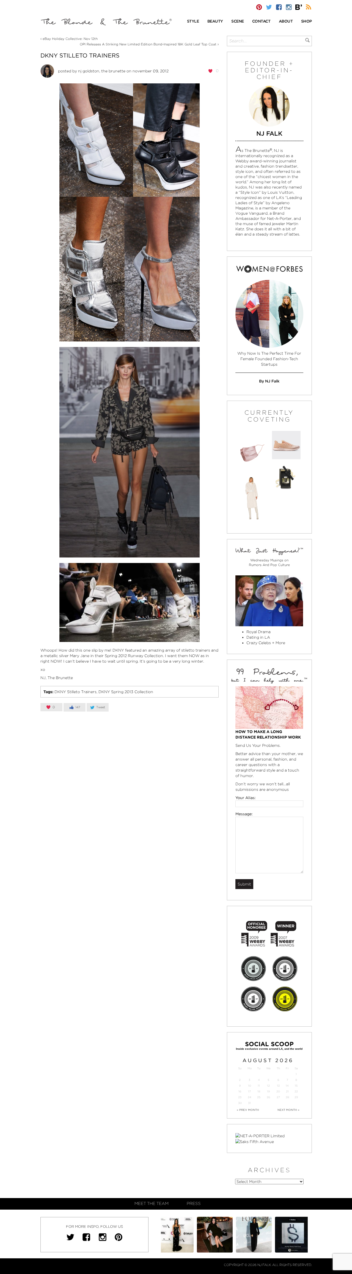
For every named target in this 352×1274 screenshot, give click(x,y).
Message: (244, 814)
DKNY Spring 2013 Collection (125, 692)
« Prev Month (248, 1109)
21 (287, 1091)
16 (239, 1091)
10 (249, 1086)
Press (194, 1203)
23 (239, 1097)
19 (268, 1091)
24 (249, 1097)
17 (249, 1091)
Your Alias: (245, 797)
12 (268, 1086)
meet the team (151, 1203)
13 (278, 1086)
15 (296, 1086)
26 (268, 1097)
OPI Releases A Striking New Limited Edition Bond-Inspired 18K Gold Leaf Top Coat (148, 44)
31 (249, 1103)
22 (296, 1091)
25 (258, 1097)
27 (278, 1097)
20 (278, 1091)
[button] (193, 22)
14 (287, 1086)
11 (259, 1086)
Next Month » (288, 1109)
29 (296, 1097)
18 (258, 1091)
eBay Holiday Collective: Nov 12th (70, 39)
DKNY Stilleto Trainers (79, 55)
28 (287, 1097)
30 (240, 1103)
